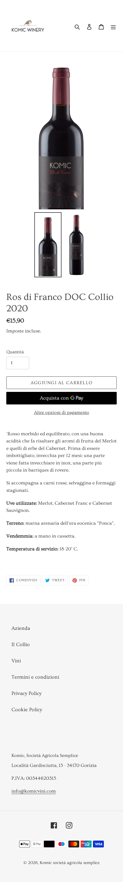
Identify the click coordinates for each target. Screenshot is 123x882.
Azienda (20, 628)
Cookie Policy (26, 710)
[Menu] (113, 25)
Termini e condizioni (35, 677)
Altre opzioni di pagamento (61, 412)
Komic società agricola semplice (70, 862)
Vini (16, 661)
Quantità (15, 351)
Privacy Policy (26, 693)
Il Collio (20, 645)
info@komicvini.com (33, 791)
